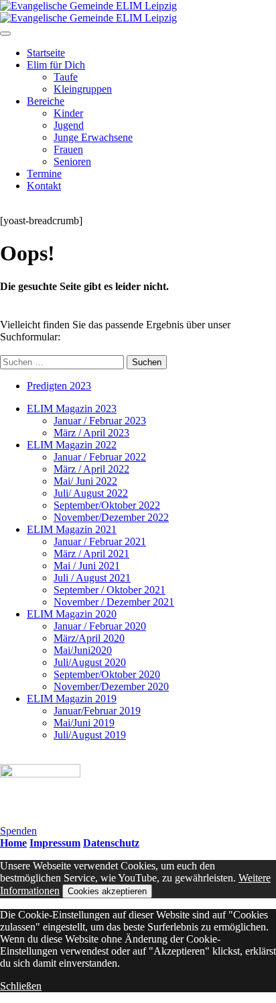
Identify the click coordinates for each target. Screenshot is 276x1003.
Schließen (21, 986)
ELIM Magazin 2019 (72, 698)
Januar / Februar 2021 (100, 541)
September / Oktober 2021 (109, 589)
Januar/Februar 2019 (97, 710)
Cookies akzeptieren (107, 891)
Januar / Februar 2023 (100, 420)
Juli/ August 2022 (91, 493)
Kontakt (44, 185)
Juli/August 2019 (90, 735)
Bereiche (45, 101)
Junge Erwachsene (93, 137)
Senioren (72, 161)
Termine (44, 173)
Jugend (69, 125)
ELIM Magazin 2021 (72, 529)
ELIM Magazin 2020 (72, 614)
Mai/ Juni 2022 (85, 481)
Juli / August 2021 (92, 577)
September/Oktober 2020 (107, 674)
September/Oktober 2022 (107, 505)
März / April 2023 (91, 432)
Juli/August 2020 (90, 662)
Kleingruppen (83, 89)
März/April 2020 (89, 638)
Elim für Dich (56, 64)
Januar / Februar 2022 (100, 457)
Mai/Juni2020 (83, 650)
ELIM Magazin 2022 (72, 444)
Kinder (68, 113)
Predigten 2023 (59, 385)
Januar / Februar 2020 (100, 626)
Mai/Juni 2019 (84, 722)
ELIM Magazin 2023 (72, 408)
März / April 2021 (91, 553)
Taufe (66, 77)
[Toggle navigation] (5, 34)
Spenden (18, 831)
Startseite (46, 52)
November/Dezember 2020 (111, 686)
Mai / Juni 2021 (87, 565)
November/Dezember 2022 (111, 517)
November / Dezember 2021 (114, 602)
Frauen (68, 149)
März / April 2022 (91, 469)
